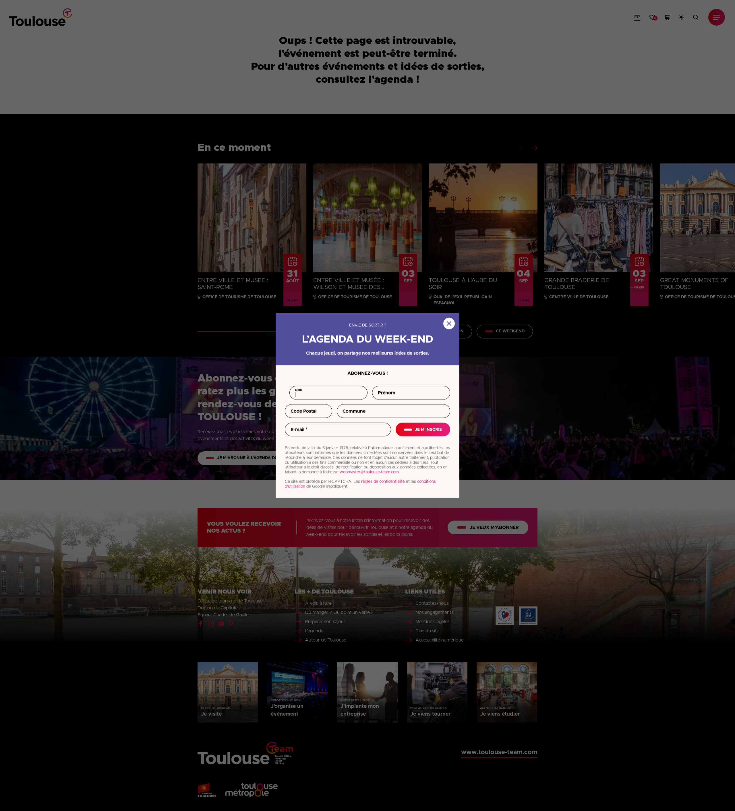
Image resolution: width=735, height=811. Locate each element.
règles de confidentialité (383, 481)
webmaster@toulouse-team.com (369, 472)
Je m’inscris (428, 429)
